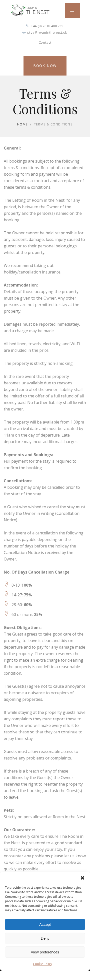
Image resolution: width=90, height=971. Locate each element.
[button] (82, 877)
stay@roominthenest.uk (47, 32)
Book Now (45, 65)
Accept (45, 924)
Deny (45, 938)
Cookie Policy (42, 964)
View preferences (45, 952)
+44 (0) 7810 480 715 (47, 26)
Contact (45, 42)
